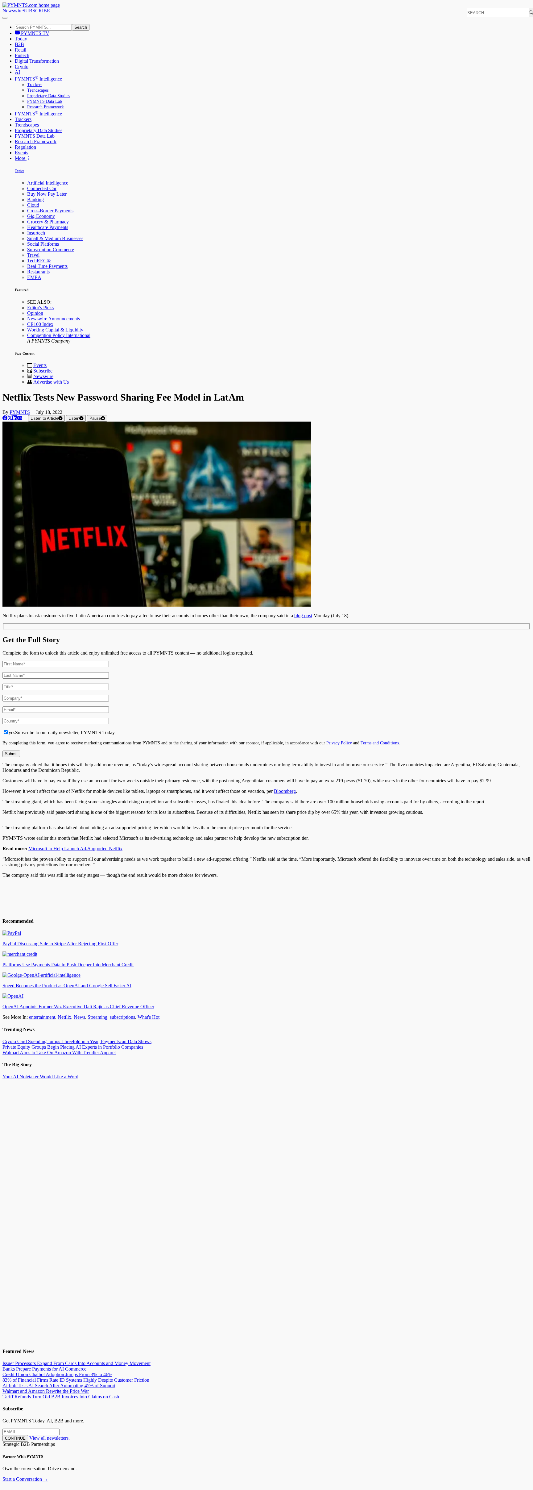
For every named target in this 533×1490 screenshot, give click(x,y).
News (79, 1017)
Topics (19, 171)
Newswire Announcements (53, 318)
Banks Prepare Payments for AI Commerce (44, 1368)
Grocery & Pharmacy (48, 221)
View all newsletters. (49, 1438)
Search (80, 27)
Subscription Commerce (50, 249)
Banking (35, 199)
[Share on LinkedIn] (14, 418)
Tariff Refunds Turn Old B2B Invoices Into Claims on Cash (60, 1396)
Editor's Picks (40, 307)
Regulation (25, 147)
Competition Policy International (58, 335)
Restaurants (38, 271)
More (21, 158)
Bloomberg (285, 791)
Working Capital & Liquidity (55, 329)
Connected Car (41, 188)
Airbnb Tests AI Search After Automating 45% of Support (58, 1385)
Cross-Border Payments (50, 210)
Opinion (35, 313)
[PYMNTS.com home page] (31, 5)
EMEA (34, 277)
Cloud (33, 205)
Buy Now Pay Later (47, 194)
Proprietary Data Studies (48, 96)
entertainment (42, 1017)
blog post (303, 615)
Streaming (97, 1017)
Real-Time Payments (47, 266)
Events (21, 152)
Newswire (12, 10)
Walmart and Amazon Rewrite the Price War (45, 1391)
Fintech (22, 55)
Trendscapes (37, 90)
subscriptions (122, 1017)
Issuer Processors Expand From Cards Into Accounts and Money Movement (76, 1363)
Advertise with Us (51, 382)
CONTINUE (15, 1438)
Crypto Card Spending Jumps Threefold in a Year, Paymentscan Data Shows (76, 1041)
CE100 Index (40, 324)
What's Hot (148, 1017)
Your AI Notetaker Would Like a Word (40, 1076)
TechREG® (39, 260)
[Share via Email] (19, 418)
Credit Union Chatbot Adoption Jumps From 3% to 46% (57, 1374)
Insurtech (36, 232)
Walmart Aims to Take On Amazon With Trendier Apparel (59, 1052)
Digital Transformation (37, 61)
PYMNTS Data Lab (44, 101)
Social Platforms (43, 244)
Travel (33, 255)
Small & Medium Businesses (55, 238)
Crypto (21, 66)
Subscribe (42, 370)
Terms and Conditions (380, 742)
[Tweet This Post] (9, 418)
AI (17, 72)
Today (21, 38)
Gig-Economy (41, 216)
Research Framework (45, 107)
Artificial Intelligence (47, 182)
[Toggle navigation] (4, 18)
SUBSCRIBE (36, 10)
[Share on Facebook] (4, 418)
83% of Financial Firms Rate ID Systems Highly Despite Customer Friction (75, 1380)
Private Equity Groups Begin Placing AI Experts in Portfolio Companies (72, 1047)
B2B (19, 44)
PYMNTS (20, 412)
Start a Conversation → (25, 1479)
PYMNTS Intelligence (38, 78)
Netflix (64, 1017)
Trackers (34, 84)
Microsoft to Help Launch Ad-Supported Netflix (75, 848)
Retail (20, 49)
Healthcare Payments (47, 227)
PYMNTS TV (34, 33)
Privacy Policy (339, 742)
